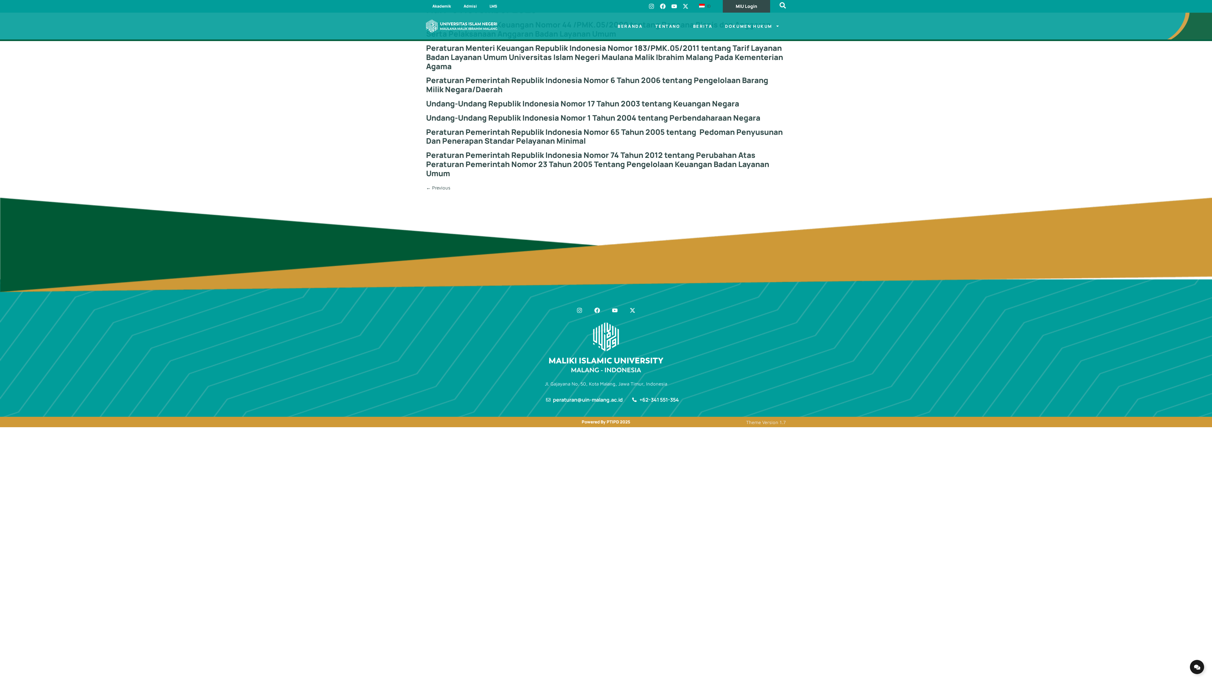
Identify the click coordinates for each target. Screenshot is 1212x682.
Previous (438, 187)
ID (708, 6)
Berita (703, 26)
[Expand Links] (1197, 667)
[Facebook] (662, 6)
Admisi (470, 6)
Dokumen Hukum (748, 26)
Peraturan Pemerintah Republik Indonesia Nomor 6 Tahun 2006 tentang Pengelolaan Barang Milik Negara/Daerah (597, 84)
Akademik (441, 6)
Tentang (667, 26)
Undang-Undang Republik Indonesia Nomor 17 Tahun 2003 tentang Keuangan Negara (582, 103)
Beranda (630, 26)
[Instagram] (651, 6)
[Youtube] (674, 6)
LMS (493, 6)
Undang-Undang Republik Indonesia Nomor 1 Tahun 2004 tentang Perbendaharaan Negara (593, 117)
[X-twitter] (685, 6)
